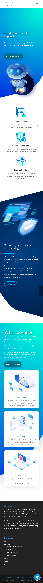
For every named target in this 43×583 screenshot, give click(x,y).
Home (6, 541)
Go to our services (14, 56)
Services (7, 544)
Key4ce (22, 580)
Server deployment (12, 552)
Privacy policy (20, 577)
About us (7, 562)
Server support (11, 556)
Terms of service (32, 577)
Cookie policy (10, 577)
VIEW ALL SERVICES (13, 364)
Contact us (11, 284)
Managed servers (11, 549)
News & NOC (8, 559)
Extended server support (14, 546)
